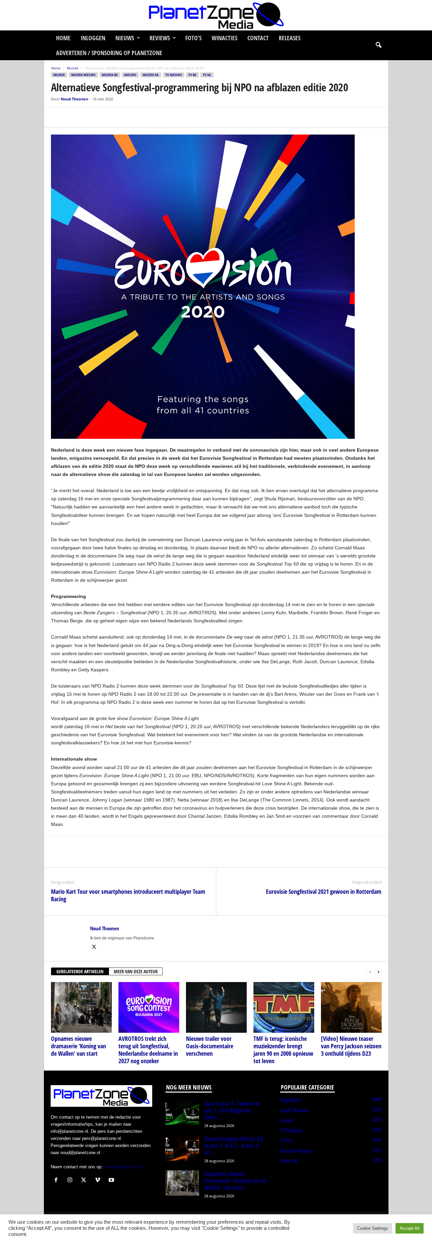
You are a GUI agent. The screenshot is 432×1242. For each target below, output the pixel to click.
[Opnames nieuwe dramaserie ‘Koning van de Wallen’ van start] (81, 1007)
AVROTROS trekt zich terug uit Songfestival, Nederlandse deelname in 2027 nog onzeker (148, 1049)
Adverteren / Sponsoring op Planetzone (109, 53)
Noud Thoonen (74, 98)
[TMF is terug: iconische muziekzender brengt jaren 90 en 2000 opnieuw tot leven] (283, 1007)
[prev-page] (370, 971)
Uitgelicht (290, 1100)
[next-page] (378, 971)
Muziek (72, 68)
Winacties (224, 38)
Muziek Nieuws (83, 75)
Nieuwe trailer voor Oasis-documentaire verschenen (209, 1045)
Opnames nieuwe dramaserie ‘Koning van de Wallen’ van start (78, 1045)
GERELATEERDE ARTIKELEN (80, 971)
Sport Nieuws (294, 1110)
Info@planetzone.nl (123, 1166)
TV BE (192, 75)
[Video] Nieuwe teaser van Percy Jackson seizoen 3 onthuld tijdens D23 (351, 1045)
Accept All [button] (410, 1228)
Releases (289, 38)
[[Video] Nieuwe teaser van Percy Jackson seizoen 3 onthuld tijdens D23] (351, 1007)
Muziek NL (151, 75)
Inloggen (93, 38)
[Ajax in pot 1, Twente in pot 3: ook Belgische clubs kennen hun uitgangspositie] (182, 1112)
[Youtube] (112, 1180)
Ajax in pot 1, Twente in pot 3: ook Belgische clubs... (232, 1110)
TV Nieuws (173, 75)
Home (63, 38)
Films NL (289, 1161)
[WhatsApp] (89, 117)
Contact (258, 38)
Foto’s (193, 38)
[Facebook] (57, 117)
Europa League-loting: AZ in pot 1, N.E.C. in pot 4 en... (233, 1145)
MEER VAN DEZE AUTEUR (136, 971)
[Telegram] (104, 117)
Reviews (160, 38)
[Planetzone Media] (216, 15)
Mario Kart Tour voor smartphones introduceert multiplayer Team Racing (128, 895)
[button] (378, 45)
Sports (286, 1120)
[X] (73, 117)
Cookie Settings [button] (372, 1228)
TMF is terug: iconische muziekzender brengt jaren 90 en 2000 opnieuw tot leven (283, 1049)
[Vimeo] (99, 1180)
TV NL (207, 75)
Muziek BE (110, 75)
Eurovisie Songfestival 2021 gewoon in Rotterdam (323, 891)
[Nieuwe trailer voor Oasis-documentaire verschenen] (216, 1007)
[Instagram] (71, 1180)
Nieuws (124, 38)
